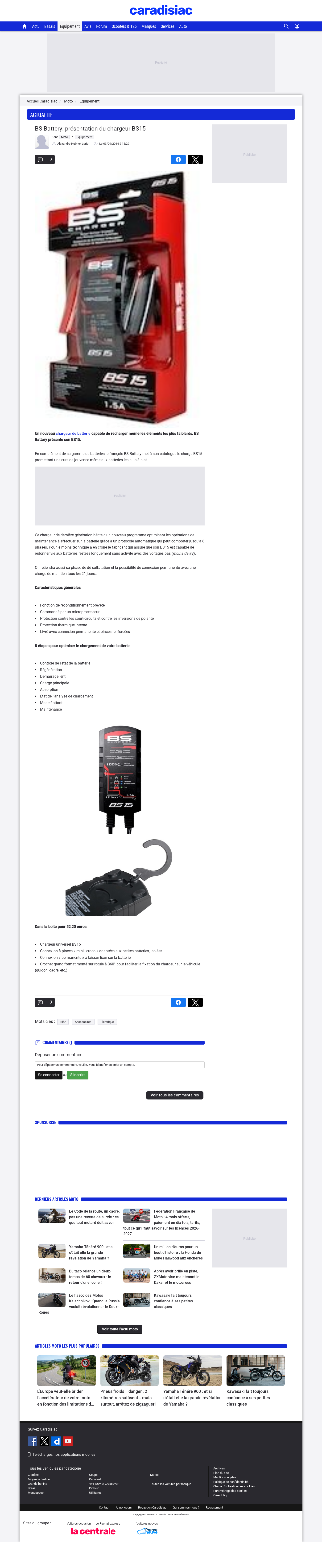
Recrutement (214, 1507)
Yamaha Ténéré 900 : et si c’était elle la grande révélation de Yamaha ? (91, 1252)
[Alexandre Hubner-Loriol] (42, 148)
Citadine (33, 1474)
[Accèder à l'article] (52, 1216)
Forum (101, 26)
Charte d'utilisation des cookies (234, 1486)
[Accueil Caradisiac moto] (25, 26)
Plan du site (221, 1473)
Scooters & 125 (124, 26)
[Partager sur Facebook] (179, 158)
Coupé (93, 1474)
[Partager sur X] (196, 158)
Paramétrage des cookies (230, 1491)
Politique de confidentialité (230, 1482)
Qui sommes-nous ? (186, 1507)
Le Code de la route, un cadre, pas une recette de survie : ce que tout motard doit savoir (94, 1217)
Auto (183, 26)
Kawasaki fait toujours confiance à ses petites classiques (173, 1301)
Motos (154, 1474)
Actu (36, 26)
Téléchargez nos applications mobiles (64, 1454)
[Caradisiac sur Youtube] (68, 1441)
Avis (87, 26)
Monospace (36, 1492)
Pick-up (94, 1488)
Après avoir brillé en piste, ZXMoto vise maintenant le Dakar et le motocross (176, 1277)
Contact (104, 1507)
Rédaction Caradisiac (152, 1507)
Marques (148, 26)
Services (167, 26)
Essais (49, 26)
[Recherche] (286, 26)
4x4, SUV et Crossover (103, 1483)
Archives (219, 1468)
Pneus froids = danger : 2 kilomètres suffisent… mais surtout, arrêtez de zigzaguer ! (128, 1398)
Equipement (70, 26)
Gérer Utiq (220, 1495)
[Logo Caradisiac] (161, 19)
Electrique (107, 1022)
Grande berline (37, 1483)
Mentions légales (224, 1477)
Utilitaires (95, 1492)
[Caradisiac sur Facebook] (33, 1441)
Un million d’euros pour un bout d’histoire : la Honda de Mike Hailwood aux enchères (178, 1252)
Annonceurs (124, 1507)
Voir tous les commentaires (175, 1095)
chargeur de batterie (73, 433)
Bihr (63, 1022)
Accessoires (83, 1022)
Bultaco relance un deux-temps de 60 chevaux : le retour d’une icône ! (90, 1277)
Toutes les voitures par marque (170, 1484)
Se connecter (48, 1075)
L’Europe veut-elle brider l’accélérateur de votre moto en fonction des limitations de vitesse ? (65, 1398)
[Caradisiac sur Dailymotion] (56, 1441)
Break (32, 1488)
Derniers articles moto (56, 1199)
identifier (102, 1064)
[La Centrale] (93, 1536)
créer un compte (123, 1064)
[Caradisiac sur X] (45, 1441)
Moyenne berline (39, 1479)
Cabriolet (95, 1479)
